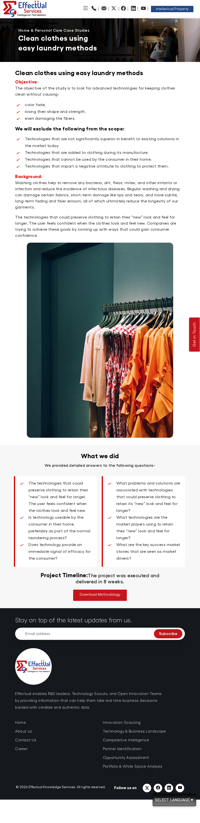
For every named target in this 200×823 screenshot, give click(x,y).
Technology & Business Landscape (134, 731)
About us (23, 731)
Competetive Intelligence (126, 740)
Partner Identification (122, 749)
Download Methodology (100, 594)
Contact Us (25, 740)
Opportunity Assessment (126, 758)
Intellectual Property (172, 9)
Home (20, 722)
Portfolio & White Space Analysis (132, 766)
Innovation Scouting (122, 722)
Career (21, 749)
